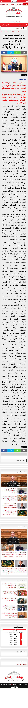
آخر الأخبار (20, 471)
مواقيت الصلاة (18, 626)
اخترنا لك (20, 526)
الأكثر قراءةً (19, 580)
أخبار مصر (19, 28)
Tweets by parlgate (22, 664)
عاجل (25, 4)
